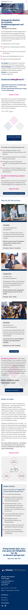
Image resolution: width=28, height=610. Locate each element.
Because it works (14, 94)
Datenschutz (4, 600)
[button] (26, 2)
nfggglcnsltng (12, 590)
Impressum (4, 597)
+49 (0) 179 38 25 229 (10, 588)
